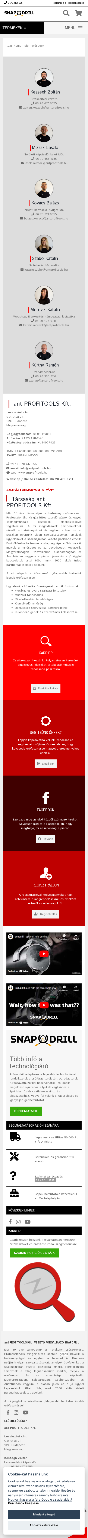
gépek (64, 1354)
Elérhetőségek (34, 46)
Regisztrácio (59, 3)
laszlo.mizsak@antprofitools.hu (46, 163)
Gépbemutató (25, 1111)
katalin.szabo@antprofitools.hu (46, 270)
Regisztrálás (48, 914)
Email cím (47, 764)
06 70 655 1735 (46, 159)
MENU (70, 28)
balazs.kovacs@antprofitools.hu (46, 218)
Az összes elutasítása (44, 1525)
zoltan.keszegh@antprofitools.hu (46, 108)
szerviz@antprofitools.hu (46, 381)
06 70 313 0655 (46, 214)
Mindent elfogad (44, 1514)
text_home (13, 46)
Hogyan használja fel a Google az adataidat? (40, 1499)
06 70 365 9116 (45, 376)
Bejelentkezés (76, 3)
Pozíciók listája (47, 688)
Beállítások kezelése (23, 1503)
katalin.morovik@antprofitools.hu (46, 325)
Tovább (47, 839)
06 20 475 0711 (45, 321)
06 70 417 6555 (46, 103)
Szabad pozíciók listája (34, 1253)
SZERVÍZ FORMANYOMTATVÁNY (30, 490)
